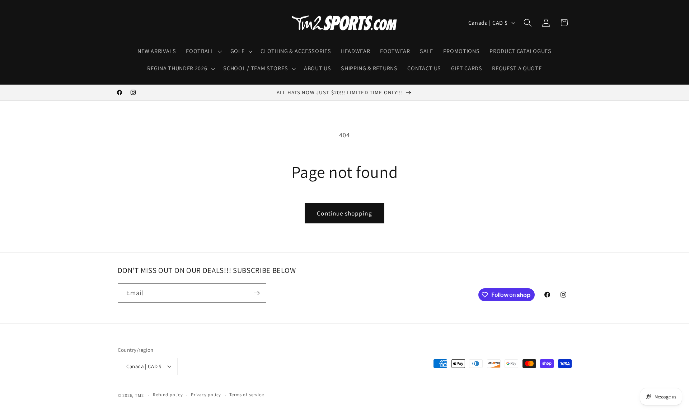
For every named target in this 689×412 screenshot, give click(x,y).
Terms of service (246, 395)
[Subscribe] (257, 293)
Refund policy (168, 395)
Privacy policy (206, 395)
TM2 (139, 395)
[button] (203, 51)
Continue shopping (344, 213)
